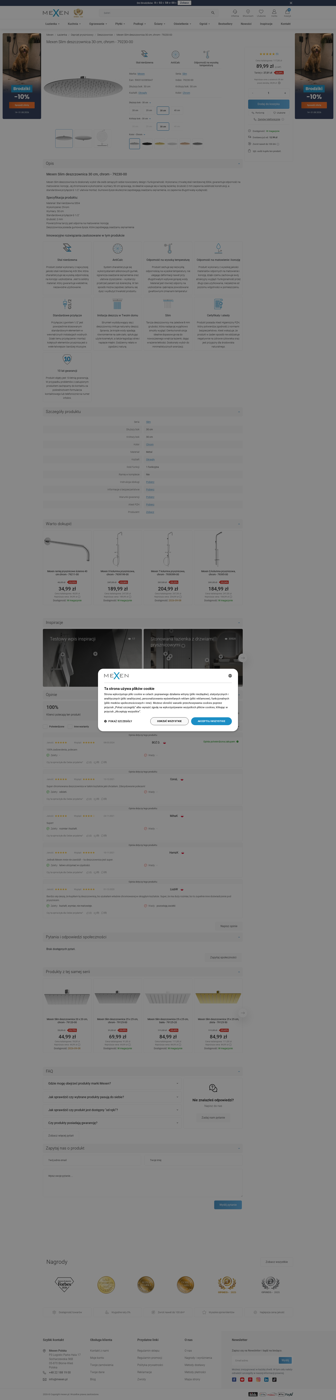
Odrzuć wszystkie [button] (169, 721)
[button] (118, 721)
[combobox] (230, 675)
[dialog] (168, 700)
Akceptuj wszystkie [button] (211, 721)
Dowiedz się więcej (153, 711)
